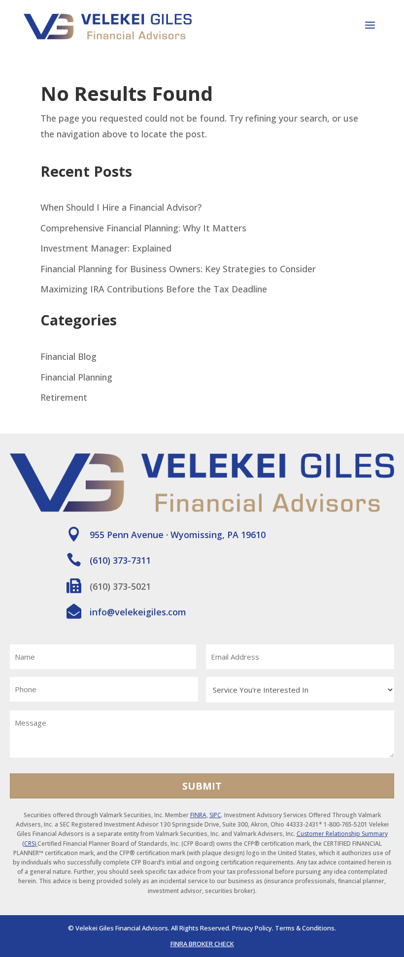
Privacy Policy (252, 928)
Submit (202, 786)
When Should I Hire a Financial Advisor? (121, 207)
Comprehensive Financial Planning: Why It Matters (143, 228)
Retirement (63, 397)
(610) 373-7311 (120, 560)
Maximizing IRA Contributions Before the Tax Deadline (153, 289)
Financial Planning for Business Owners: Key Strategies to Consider (178, 269)
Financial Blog (68, 356)
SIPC (215, 815)
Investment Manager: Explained (105, 248)
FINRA (198, 815)
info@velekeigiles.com (138, 612)
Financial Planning (76, 377)
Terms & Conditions (305, 928)
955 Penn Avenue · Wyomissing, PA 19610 (178, 535)
